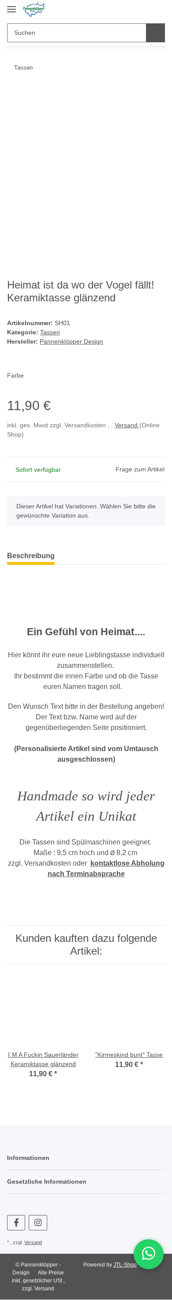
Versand (127, 425)
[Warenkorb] (157, 10)
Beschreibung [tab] (31, 555)
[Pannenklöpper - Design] (34, 10)
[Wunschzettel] (142, 10)
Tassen (50, 332)
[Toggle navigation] (11, 5)
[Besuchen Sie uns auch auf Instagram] (38, 1222)
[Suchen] (155, 32)
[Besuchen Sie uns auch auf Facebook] (16, 1222)
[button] (128, 10)
